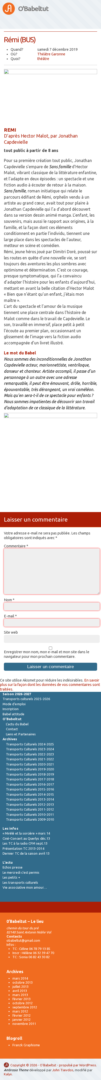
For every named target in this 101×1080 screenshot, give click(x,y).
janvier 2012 (21, 1019)
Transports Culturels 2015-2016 (30, 789)
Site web (11, 632)
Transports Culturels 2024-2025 (30, 744)
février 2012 (21, 1015)
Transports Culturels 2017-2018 (30, 779)
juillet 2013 (20, 986)
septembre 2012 (24, 1007)
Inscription (11, 709)
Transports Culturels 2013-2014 (30, 799)
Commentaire (16, 546)
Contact (12, 729)
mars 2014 (20, 978)
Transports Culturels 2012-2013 (30, 804)
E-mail (10, 616)
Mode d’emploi (14, 704)
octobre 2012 (22, 1003)
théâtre (43, 59)
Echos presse (13, 867)
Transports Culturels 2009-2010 (30, 819)
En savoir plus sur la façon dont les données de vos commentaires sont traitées (50, 684)
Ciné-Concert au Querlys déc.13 (26, 838)
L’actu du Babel (17, 724)
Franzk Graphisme (26, 1045)
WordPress (87, 1065)
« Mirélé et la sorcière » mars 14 (26, 833)
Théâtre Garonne (51, 54)
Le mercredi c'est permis (21, 872)
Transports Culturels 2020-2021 (30, 764)
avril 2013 (19, 990)
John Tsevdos (62, 1070)
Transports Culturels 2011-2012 (30, 809)
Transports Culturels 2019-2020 (30, 769)
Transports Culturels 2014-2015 (30, 794)
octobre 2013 (22, 982)
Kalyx (8, 1074)
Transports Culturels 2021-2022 (30, 759)
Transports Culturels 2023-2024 (30, 749)
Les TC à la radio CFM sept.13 (25, 843)
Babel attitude (13, 714)
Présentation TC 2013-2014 (23, 848)
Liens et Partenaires (21, 734)
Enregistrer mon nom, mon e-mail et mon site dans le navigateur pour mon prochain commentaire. (46, 654)
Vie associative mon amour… (25, 887)
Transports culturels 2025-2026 (26, 699)
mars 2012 (20, 1011)
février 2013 (21, 999)
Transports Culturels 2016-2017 (30, 784)
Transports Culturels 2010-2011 (30, 814)
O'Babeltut (33, 8)
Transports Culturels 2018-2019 (30, 774)
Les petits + (11, 877)
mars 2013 (20, 995)
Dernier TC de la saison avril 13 (26, 853)
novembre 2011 (24, 1023)
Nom (9, 600)
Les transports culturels (20, 882)
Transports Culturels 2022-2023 (30, 754)
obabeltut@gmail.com (23, 940)
